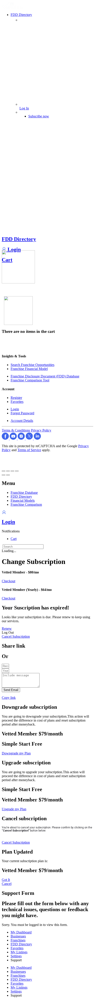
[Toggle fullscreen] (12, 471)
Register (16, 398)
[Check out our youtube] (14, 438)
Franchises (18, 940)
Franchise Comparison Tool (30, 380)
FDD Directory (19, 239)
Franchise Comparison (26, 504)
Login (13, 249)
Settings (16, 956)
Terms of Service (29, 450)
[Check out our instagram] (22, 438)
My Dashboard (21, 932)
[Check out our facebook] (6, 438)
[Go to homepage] (13, 8)
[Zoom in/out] (17, 471)
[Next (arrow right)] (8, 475)
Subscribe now (38, 116)
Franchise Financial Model (29, 369)
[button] (11, 531)
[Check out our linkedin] (37, 438)
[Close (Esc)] (3, 471)
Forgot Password (22, 413)
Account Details (22, 420)
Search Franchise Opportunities (32, 365)
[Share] (8, 471)
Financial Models (23, 500)
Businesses (18, 936)
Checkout (8, 581)
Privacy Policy (41, 430)
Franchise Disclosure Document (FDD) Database (45, 376)
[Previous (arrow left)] (3, 475)
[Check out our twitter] (30, 438)
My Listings (19, 952)
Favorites (17, 401)
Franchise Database (24, 492)
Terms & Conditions (16, 430)
